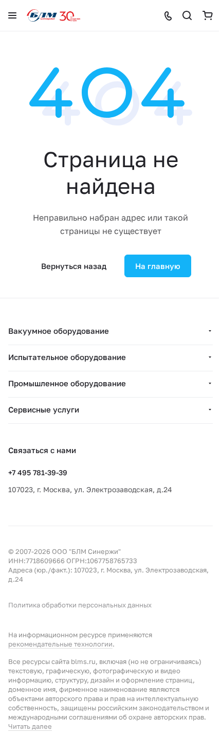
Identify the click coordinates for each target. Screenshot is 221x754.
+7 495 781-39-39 (37, 472)
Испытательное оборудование (67, 357)
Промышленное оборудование (67, 383)
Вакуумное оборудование (58, 330)
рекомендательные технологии (60, 644)
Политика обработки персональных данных (80, 605)
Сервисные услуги (43, 409)
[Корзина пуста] (207, 15)
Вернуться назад (73, 266)
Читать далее (30, 726)
